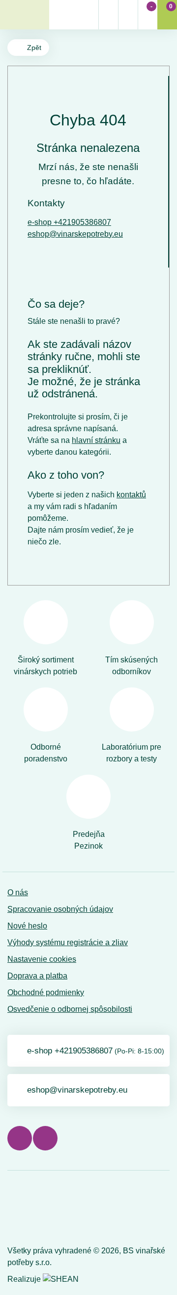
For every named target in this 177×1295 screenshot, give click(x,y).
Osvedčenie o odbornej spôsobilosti (69, 1009)
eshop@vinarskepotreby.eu (75, 234)
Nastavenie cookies (41, 959)
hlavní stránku (96, 440)
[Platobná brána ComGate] (32, 1210)
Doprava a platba (37, 976)
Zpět (34, 47)
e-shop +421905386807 (69, 222)
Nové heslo (27, 926)
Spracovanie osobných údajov (60, 909)
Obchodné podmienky (45, 992)
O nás (17, 892)
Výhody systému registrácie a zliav (67, 942)
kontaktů (131, 494)
